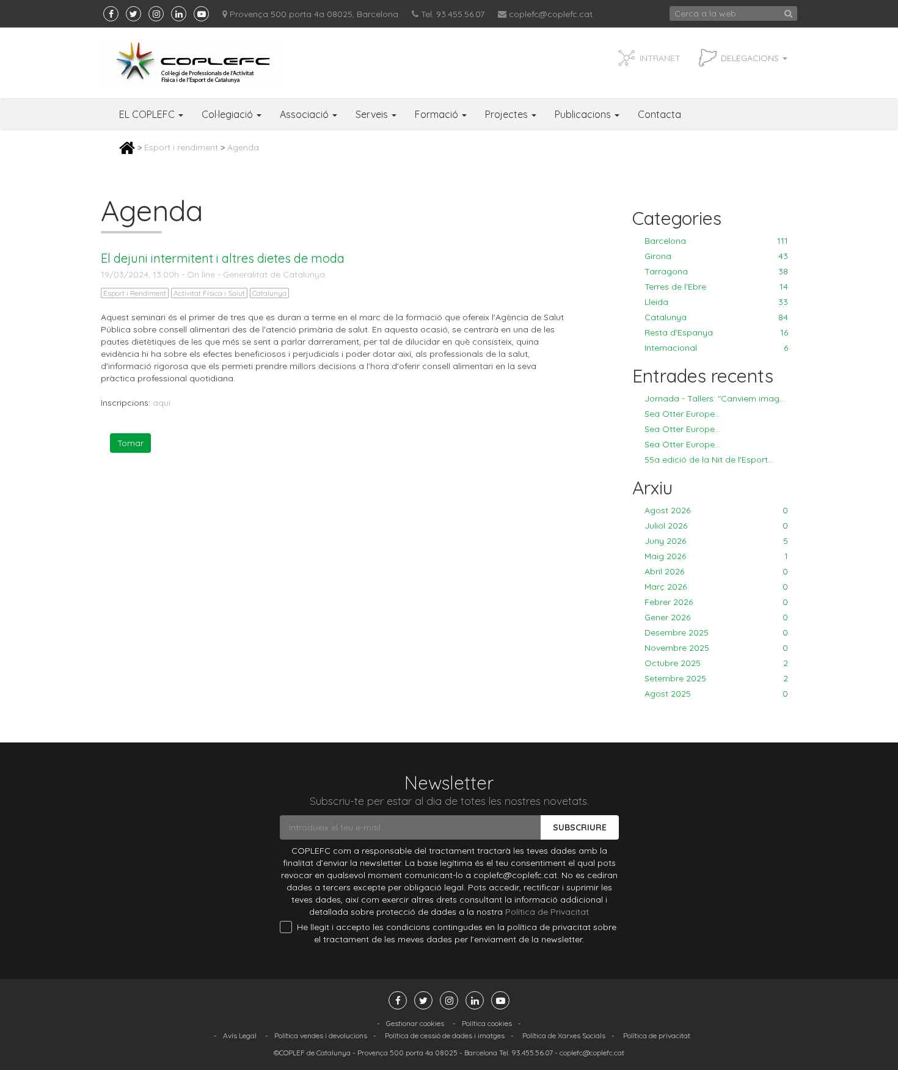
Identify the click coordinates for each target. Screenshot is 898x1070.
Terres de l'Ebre (716, 286)
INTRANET (660, 58)
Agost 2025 (716, 693)
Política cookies (487, 1023)
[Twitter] (133, 13)
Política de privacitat (656, 1035)
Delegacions (751, 58)
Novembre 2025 (716, 647)
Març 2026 (716, 586)
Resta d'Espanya (716, 332)
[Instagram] (156, 13)
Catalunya (269, 293)
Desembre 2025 (716, 632)
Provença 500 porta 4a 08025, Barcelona (314, 14)
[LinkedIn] (178, 13)
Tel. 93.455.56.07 (452, 14)
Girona (716, 256)
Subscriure (580, 827)
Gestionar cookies (415, 1023)
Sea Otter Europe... (682, 413)
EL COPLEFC (148, 114)
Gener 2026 (716, 617)
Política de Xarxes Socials (563, 1035)
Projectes (507, 114)
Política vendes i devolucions (320, 1035)
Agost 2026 (716, 510)
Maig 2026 (716, 556)
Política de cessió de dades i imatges (445, 1035)
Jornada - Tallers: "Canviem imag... (714, 398)
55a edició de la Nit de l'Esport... (708, 459)
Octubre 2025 (716, 663)
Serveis (373, 114)
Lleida (716, 301)
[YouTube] (201, 13)
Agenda (243, 147)
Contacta (659, 114)
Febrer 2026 (716, 601)
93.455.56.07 (532, 1052)
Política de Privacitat (547, 911)
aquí (161, 402)
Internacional (716, 347)
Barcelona (716, 240)
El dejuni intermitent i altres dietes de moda (223, 258)
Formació (438, 114)
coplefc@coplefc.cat (551, 14)
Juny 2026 (716, 540)
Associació (305, 114)
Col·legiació (228, 114)
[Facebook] (111, 13)
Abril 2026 (716, 571)
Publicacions (584, 114)
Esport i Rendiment (134, 293)
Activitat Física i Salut (209, 293)
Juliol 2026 (716, 525)
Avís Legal (240, 1035)
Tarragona (716, 271)
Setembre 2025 (716, 678)
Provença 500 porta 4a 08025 (407, 1052)
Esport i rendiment (181, 147)
